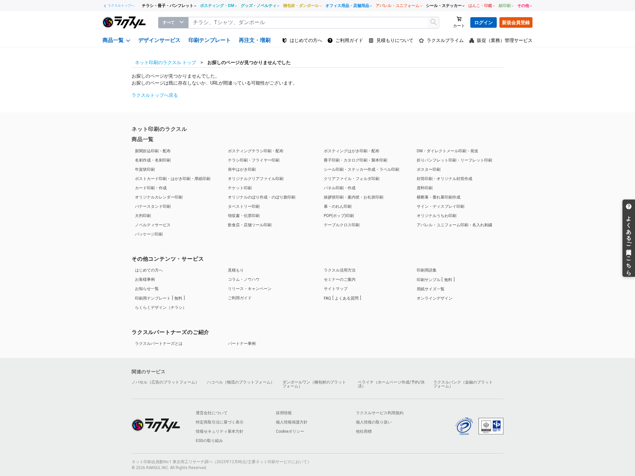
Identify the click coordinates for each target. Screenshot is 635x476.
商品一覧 (143, 139)
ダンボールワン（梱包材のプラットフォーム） (314, 384)
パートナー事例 (242, 343)
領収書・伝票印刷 (244, 215)
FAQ (341, 298)
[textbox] (314, 22)
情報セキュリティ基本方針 (219, 431)
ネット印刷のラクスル (159, 129)
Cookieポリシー (290, 431)
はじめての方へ (149, 270)
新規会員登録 (516, 22)
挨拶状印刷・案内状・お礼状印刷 (353, 197)
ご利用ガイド (240, 298)
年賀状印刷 (145, 169)
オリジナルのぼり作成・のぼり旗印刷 (261, 197)
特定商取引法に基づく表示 (219, 422)
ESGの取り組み (209, 441)
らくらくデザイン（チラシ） (161, 307)
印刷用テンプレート (158, 298)
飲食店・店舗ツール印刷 (250, 225)
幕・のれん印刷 (338, 206)
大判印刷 (143, 215)
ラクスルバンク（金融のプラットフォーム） (463, 384)
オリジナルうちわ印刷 (436, 215)
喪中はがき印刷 (242, 169)
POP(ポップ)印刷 (339, 215)
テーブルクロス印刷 (342, 225)
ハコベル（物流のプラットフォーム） (241, 382)
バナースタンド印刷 (153, 206)
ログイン (483, 22)
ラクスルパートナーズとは (159, 343)
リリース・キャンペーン (250, 288)
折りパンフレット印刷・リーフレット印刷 (454, 160)
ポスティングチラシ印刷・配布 (255, 151)
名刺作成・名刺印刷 (153, 160)
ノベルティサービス (153, 225)
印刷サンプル (434, 279)
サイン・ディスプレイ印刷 (440, 206)
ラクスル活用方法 (340, 270)
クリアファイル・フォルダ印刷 (351, 178)
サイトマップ (336, 288)
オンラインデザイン (434, 298)
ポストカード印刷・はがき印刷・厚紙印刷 (172, 178)
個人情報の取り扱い (374, 422)
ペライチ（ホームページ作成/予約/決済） (391, 384)
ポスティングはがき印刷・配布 (351, 151)
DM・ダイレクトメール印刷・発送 (447, 151)
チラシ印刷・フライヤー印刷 (253, 160)
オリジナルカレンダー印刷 (159, 197)
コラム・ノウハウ (244, 279)
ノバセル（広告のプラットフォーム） (165, 382)
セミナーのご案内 (340, 279)
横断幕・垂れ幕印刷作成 (438, 197)
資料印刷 (425, 188)
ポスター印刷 (429, 169)
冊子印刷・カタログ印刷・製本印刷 (355, 160)
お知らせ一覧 (147, 288)
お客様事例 (145, 279)
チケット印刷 (240, 188)
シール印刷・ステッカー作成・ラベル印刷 (361, 169)
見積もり (236, 270)
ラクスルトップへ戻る (155, 95)
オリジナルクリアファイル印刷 (255, 178)
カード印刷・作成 (151, 188)
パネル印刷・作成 (340, 188)
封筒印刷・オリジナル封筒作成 (444, 178)
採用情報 (284, 413)
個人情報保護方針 (292, 422)
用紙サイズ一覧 (430, 289)
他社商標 (364, 431)
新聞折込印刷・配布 (153, 151)
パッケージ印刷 (149, 234)
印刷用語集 (427, 270)
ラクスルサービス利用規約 (379, 413)
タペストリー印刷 (244, 206)
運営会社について (212, 413)
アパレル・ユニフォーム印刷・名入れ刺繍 (454, 225)
